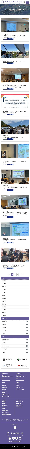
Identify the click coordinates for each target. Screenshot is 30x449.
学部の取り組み (5, 410)
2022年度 (4, 292)
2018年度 (4, 304)
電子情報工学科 (14, 346)
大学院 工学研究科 (5, 412)
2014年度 (4, 315)
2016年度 (4, 310)
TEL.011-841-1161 (6, 380)
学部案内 (4, 400)
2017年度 (4, 307)
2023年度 (4, 289)
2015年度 (4, 312)
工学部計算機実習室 (6, 414)
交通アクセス (4, 394)
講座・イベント (5, 407)
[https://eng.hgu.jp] (11, 2)
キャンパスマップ (5, 396)
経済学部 (4, 385)
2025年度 (4, 284)
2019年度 (4, 301)
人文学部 (4, 391)
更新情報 (14, 324)
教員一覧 (4, 403)
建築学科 (14, 343)
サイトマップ (21, 420)
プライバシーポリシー (11, 420)
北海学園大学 (18, 405)
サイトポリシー (24, 419)
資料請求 (18, 403)
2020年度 (4, 298)
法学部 (3, 389)
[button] (24, 2)
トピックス (14, 321)
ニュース (14, 330)
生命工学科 (14, 349)
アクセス (18, 400)
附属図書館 (18, 407)
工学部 (14, 352)
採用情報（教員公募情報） (14, 419)
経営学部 (4, 387)
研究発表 (14, 327)
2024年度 (4, 286)
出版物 (14, 333)
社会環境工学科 (14, 339)
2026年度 (4, 281)
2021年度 (4, 295)
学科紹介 (4, 401)
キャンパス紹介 (4, 419)
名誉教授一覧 (4, 405)
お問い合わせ (18, 401)
